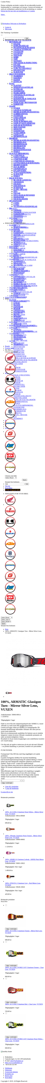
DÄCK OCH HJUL (16, 178)
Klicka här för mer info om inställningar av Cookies (18, 11)
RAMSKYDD (18, 104)
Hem (6, 629)
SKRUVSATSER (19, 100)
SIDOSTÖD (17, 129)
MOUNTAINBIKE (20, 227)
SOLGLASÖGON (19, 263)
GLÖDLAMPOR (19, 132)
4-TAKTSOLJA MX (20, 159)
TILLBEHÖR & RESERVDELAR (25, 206)
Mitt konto (8, 29)
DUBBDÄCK (18, 187)
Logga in (8, 27)
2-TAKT (16, 202)
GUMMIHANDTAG (20, 113)
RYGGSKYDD (18, 278)
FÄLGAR (16, 193)
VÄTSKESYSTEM (20, 297)
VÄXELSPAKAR (19, 117)
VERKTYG (17, 219)
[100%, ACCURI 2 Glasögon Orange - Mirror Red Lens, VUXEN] (15, 927)
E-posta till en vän (7, 792)
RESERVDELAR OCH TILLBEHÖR (22, 325)
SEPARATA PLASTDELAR (23, 87)
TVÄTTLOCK (18, 96)
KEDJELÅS (17, 81)
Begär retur (8, 1076)
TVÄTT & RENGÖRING (22, 172)
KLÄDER (12, 225)
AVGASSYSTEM (15, 200)
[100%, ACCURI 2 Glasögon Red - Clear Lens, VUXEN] (15, 1000)
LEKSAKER (17, 221)
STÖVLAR (13, 253)
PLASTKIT (17, 85)
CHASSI (12, 106)
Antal (2, 778)
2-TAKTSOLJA (18, 155)
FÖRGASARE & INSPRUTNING (25, 62)
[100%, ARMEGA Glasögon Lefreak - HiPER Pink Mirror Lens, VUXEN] (10, 857)
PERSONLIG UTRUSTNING (19, 301)
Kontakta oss (9, 1074)
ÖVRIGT (16, 151)
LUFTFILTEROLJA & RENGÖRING (26, 163)
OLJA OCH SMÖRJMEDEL (19, 153)
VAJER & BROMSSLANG (22, 121)
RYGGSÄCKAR (19, 295)
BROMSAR (13, 138)
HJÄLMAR (13, 248)
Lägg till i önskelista (11, 786)
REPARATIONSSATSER (22, 149)
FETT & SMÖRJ (19, 166)
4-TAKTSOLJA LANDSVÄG (23, 161)
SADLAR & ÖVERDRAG (22, 125)
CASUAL (16, 303)
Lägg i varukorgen (11, 929)
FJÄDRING (17, 210)
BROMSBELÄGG (19, 142)
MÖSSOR (16, 242)
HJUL (15, 191)
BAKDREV (17, 77)
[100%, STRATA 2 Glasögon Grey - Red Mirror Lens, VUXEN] (10, 881)
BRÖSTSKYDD (19, 272)
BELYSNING (18, 216)
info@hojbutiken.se (16, 1061)
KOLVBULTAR (19, 70)
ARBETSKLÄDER (20, 244)
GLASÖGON (14, 259)
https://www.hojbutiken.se (13, 1063)
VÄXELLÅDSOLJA (20, 157)
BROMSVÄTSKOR (20, 164)
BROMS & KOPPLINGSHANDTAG (26, 112)
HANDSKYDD (18, 91)
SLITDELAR (18, 89)
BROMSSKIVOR (19, 146)
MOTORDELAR (15, 42)
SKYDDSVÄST (19, 280)
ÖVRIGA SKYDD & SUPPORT (24, 284)
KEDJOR (16, 79)
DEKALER (17, 212)
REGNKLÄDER (19, 240)
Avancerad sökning (11, 1072)
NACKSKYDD (18, 269)
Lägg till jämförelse (12, 788)
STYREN (16, 108)
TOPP (15, 59)
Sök (27, 38)
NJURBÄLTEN (18, 276)
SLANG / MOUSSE (20, 189)
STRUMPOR (18, 238)
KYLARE (16, 64)
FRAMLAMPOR (19, 93)
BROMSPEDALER (20, 136)
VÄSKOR (12, 291)
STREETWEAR (19, 246)
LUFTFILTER (18, 51)
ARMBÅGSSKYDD (20, 270)
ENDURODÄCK (19, 185)
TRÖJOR (16, 231)
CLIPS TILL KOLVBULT (22, 68)
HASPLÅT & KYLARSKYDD (24, 123)
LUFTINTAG (18, 53)
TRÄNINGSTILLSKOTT (18, 287)
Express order (9, 348)
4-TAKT (16, 204)
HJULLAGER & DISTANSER (24, 195)
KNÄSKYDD (18, 274)
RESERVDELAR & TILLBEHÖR (25, 286)
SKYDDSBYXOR (19, 282)
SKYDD (12, 267)
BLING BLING (18, 119)
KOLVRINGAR (19, 66)
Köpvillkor (8, 488)
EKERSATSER (18, 197)
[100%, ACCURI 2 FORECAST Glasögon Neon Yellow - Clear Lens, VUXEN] (15, 1035)
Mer (10, 208)
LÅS (15, 342)
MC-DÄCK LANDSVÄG (22, 180)
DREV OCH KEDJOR (17, 74)
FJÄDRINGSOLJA (20, 168)
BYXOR (16, 229)
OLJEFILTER (18, 72)
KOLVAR (16, 43)
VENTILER (17, 55)
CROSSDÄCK (18, 182)
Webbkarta (8, 1068)
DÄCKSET (17, 183)
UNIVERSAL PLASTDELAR (23, 95)
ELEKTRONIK (18, 214)
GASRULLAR (18, 134)
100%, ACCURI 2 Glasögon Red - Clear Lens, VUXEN (24, 1004)
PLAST (11, 83)
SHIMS (16, 57)
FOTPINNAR (18, 115)
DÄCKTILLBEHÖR (20, 199)
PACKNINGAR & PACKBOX (24, 47)
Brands (7, 346)
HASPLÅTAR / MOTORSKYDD (25, 102)
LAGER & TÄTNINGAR (22, 49)
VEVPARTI (17, 60)
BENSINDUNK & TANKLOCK (24, 98)
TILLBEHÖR (18, 217)
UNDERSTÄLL (19, 236)
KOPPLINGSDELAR (21, 45)
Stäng (3, 14)
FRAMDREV (18, 76)
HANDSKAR (18, 233)
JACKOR (16, 234)
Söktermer (8, 1070)
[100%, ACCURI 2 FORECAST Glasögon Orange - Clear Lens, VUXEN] (15, 963)
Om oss (7, 486)
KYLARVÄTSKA (19, 170)
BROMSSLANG (19, 147)
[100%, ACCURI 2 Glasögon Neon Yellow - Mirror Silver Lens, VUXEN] (10, 810)
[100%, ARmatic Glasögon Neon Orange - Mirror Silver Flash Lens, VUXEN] (10, 834)
